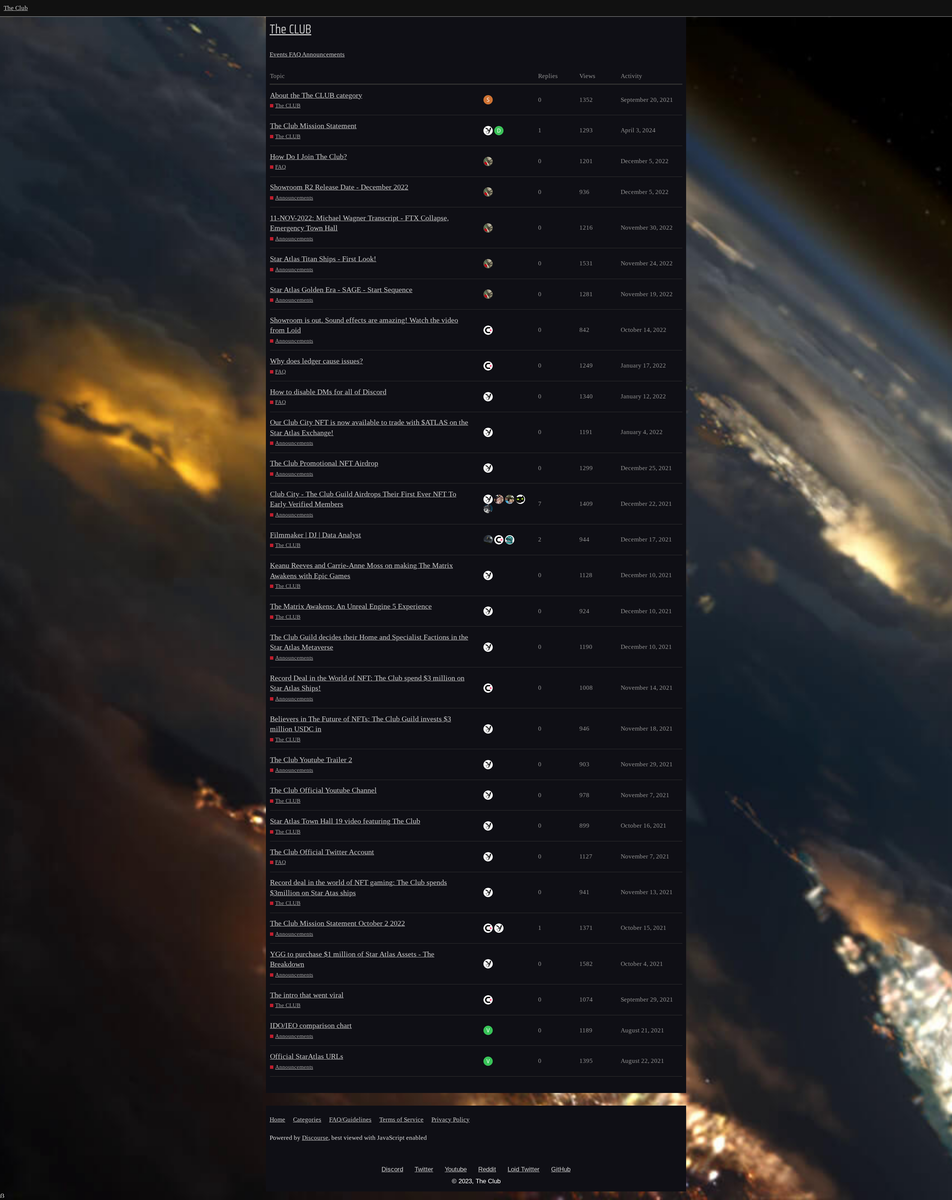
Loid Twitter (524, 1169)
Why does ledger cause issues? (316, 361)
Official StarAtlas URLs (306, 1056)
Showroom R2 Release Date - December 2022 (339, 187)
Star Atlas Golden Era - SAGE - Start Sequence (341, 290)
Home (277, 1119)
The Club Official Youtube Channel (323, 790)
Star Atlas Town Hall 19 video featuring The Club (345, 821)
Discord (392, 1169)
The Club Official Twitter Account (322, 852)
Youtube (456, 1169)
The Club (16, 8)
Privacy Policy (450, 1119)
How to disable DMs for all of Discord (328, 392)
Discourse (315, 1137)
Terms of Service (401, 1119)
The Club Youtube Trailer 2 (311, 760)
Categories (307, 1119)
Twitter (424, 1169)
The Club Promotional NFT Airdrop (324, 463)
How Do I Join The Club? (308, 157)
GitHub (560, 1169)
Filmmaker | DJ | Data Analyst (315, 535)
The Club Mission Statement (313, 126)
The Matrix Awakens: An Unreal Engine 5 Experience (351, 606)
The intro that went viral (307, 995)
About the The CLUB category (316, 95)
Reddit (487, 1169)
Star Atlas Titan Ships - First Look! (323, 259)
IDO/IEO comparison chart (311, 1025)
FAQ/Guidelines (350, 1119)
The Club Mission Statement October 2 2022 (337, 923)
